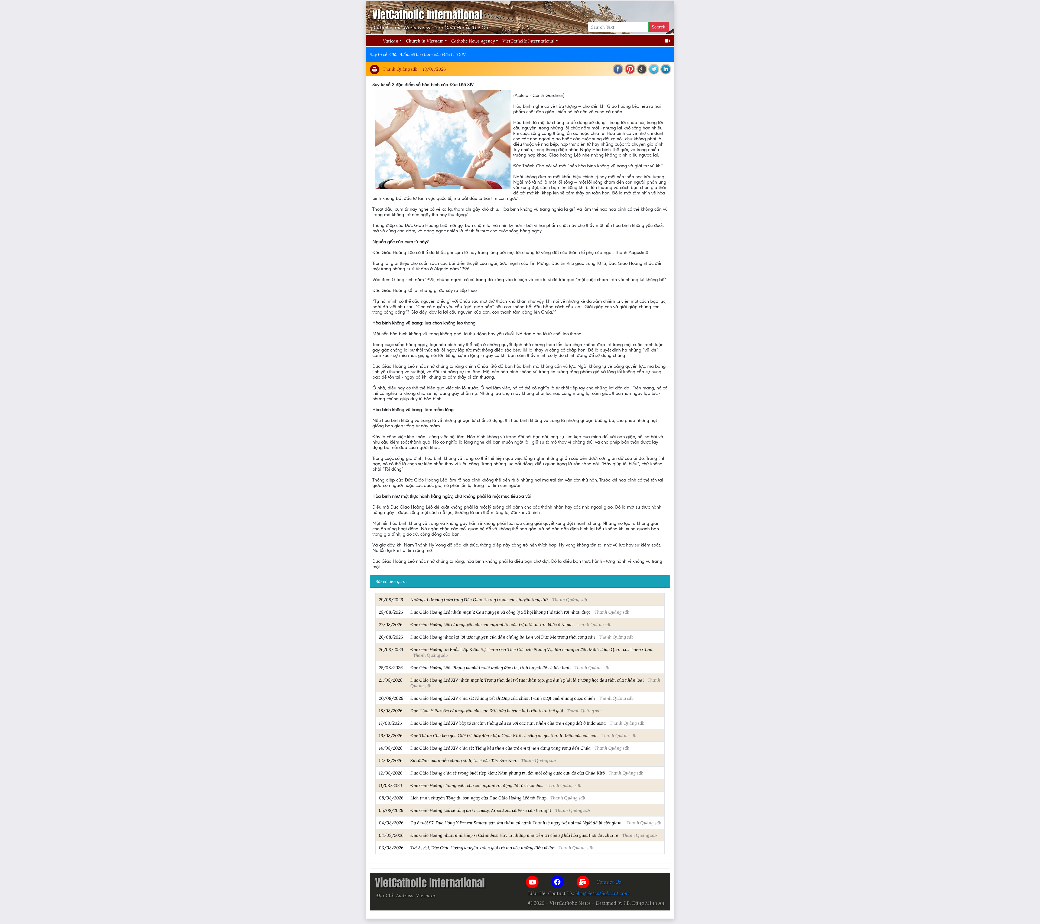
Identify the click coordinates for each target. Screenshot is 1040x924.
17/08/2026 (390, 723)
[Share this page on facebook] (618, 69)
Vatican (390, 41)
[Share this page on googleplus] (641, 69)
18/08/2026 (390, 710)
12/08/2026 (390, 760)
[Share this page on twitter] (653, 69)
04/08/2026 (391, 822)
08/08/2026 (391, 798)
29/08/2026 (391, 599)
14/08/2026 (390, 748)
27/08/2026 (390, 624)
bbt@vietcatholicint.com (602, 893)
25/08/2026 (391, 667)
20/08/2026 (391, 698)
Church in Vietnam (425, 41)
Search (658, 27)
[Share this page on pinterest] (630, 69)
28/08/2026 (391, 612)
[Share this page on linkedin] (665, 69)
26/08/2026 (391, 637)
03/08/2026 (391, 847)
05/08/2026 (391, 810)
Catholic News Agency (473, 41)
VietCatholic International (528, 41)
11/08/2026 (390, 785)
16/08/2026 (390, 735)
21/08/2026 (390, 680)
